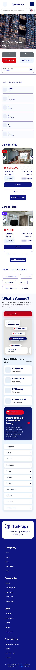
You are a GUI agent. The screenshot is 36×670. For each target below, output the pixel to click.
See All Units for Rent (18, 260)
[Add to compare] (30, 167)
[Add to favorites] (22, 167)
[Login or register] (32, 4)
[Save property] (26, 167)
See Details (9, 178)
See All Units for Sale (18, 197)
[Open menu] (5, 4)
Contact (18, 184)
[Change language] (32, 10)
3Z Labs (21, 665)
